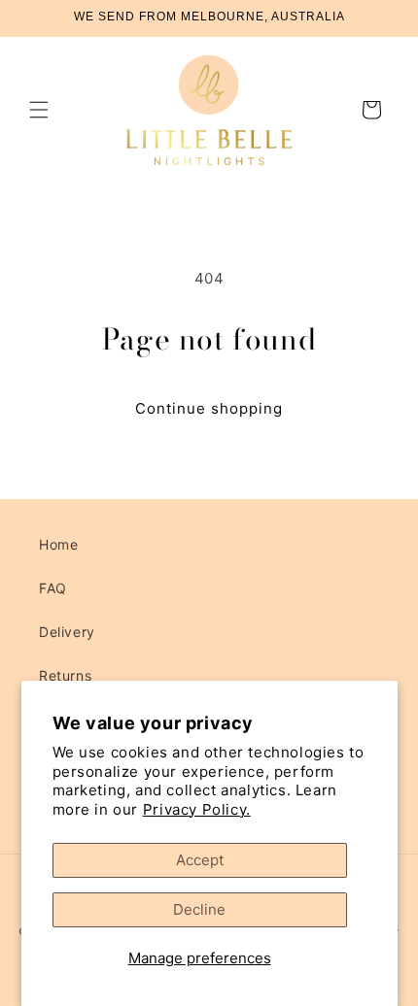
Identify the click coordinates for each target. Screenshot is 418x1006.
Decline (199, 909)
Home (58, 544)
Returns (65, 675)
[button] (38, 109)
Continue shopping (209, 408)
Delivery (67, 631)
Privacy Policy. (197, 809)
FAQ (53, 588)
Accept (200, 860)
